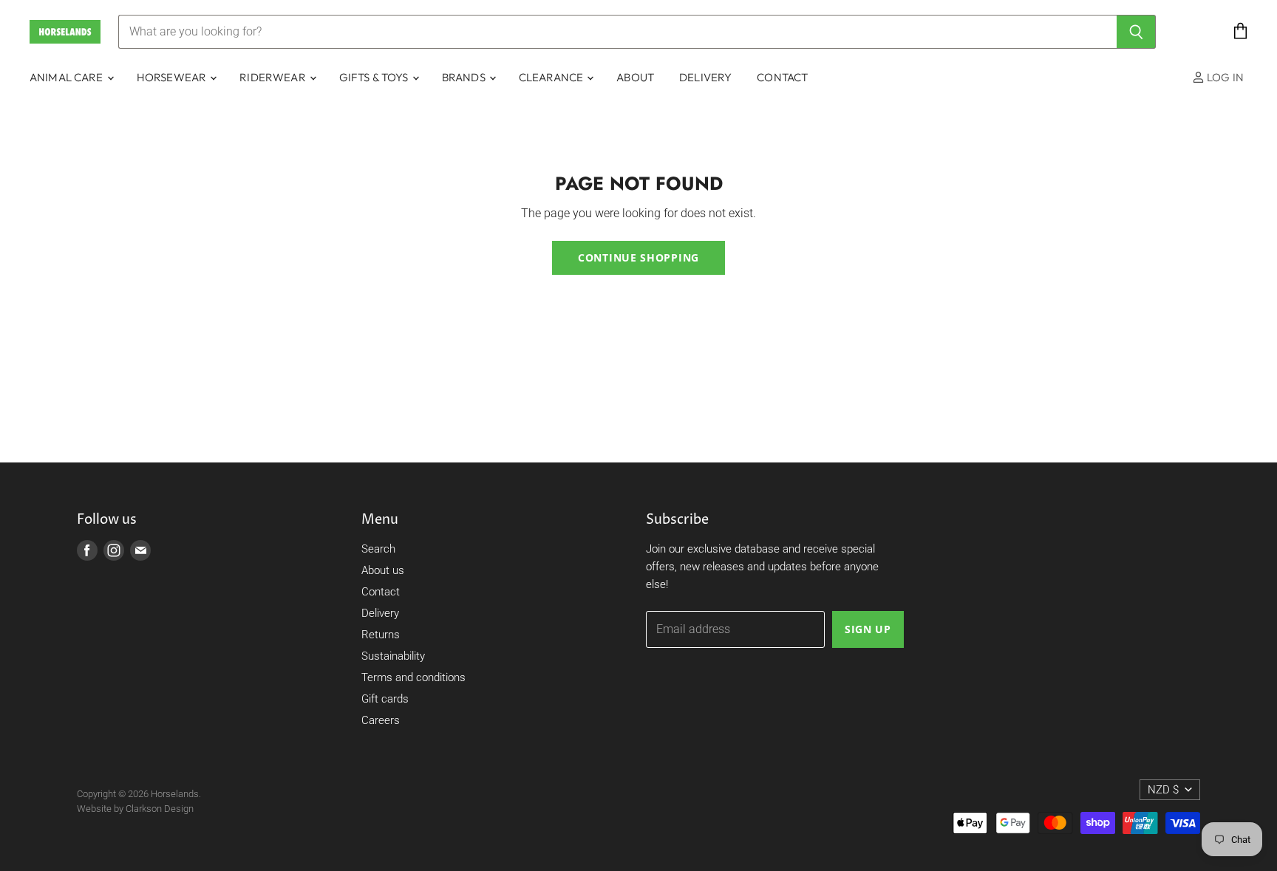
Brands (465, 77)
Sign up (868, 629)
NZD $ (1163, 789)
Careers (380, 720)
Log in (1224, 77)
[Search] (1136, 32)
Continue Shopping (638, 257)
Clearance (552, 77)
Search (378, 549)
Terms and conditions (413, 677)
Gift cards (385, 699)
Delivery (705, 77)
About (635, 77)
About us (382, 570)
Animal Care (68, 77)
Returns (380, 634)
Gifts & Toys (375, 77)
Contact (782, 77)
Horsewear (173, 77)
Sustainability (393, 656)
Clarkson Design (160, 808)
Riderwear (273, 77)
